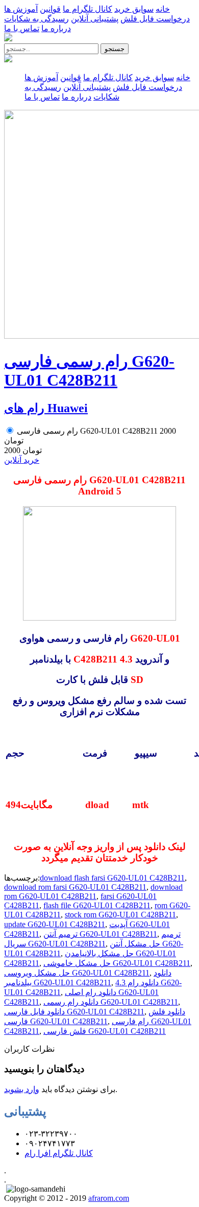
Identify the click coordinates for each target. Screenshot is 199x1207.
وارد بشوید (21, 1089)
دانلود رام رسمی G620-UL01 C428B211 (110, 1002)
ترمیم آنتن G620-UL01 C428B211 (100, 934)
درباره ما (56, 28)
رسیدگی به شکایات (36, 18)
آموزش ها (21, 9)
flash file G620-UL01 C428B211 (97, 905)
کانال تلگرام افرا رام (58, 1153)
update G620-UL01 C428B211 (54, 924)
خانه (163, 9)
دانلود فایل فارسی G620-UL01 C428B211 (74, 1011)
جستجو (115, 49)
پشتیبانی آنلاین (94, 18)
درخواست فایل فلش (155, 18)
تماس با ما (21, 28)
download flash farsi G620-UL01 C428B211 (112, 877)
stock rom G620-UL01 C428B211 (120, 914)
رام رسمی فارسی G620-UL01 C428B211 (89, 370)
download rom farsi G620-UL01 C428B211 (75, 887)
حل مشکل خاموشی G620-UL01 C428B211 (116, 963)
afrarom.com (108, 1198)
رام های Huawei (46, 408)
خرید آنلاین (21, 460)
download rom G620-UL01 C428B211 (93, 892)
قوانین (50, 9)
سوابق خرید (134, 9)
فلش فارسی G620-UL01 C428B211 (104, 1031)
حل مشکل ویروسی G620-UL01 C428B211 (77, 972)
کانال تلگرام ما (87, 9)
